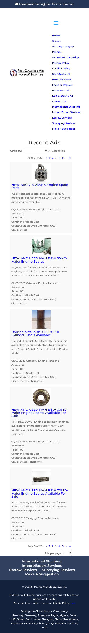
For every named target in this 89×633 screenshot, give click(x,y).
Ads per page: (53, 553)
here (73, 603)
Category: (16, 150)
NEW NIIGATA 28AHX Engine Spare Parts (39, 186)
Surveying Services (58, 570)
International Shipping (42, 561)
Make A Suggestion (42, 574)
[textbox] (56, 150)
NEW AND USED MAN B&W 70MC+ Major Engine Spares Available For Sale (39, 493)
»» (70, 157)
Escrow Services (23, 570)
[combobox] (56, 150)
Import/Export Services (42, 565)
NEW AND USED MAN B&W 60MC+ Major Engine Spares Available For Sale (39, 413)
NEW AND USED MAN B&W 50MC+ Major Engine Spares (39, 259)
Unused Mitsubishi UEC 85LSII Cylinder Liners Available (35, 333)
